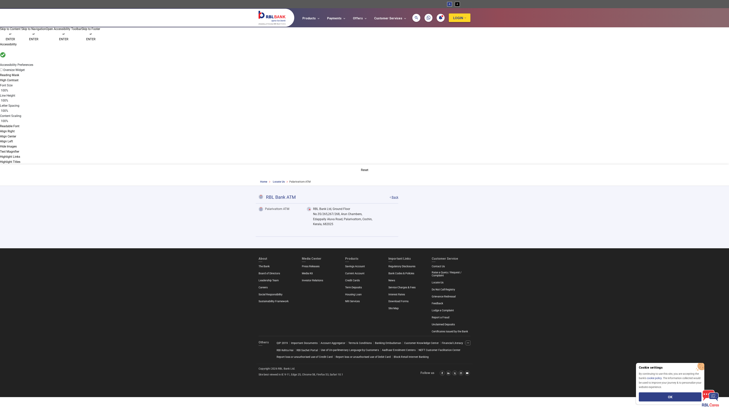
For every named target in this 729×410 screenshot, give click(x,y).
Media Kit (307, 273)
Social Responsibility (270, 294)
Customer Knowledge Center (421, 343)
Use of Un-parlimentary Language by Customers (350, 350)
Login (458, 18)
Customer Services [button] (388, 18)
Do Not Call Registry (443, 289)
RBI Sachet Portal (307, 350)
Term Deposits (353, 287)
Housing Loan (353, 294)
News (391, 280)
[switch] (364, 70)
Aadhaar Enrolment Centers (399, 350)
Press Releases (311, 266)
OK (670, 397)
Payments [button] (334, 18)
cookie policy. (655, 378)
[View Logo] (274, 17)
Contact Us (438, 266)
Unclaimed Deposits (443, 324)
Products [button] (309, 18)
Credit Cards (352, 280)
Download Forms (398, 301)
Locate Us (279, 181)
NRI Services (352, 301)
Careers (263, 287)
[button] (416, 18)
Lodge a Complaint (443, 310)
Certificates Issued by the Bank (450, 331)
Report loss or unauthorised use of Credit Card (305, 356)
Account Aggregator (333, 343)
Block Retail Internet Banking (411, 356)
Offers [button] (358, 18)
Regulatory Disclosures (401, 266)
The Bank (264, 266)
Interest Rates (396, 294)
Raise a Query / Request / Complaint (447, 274)
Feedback (437, 303)
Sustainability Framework (274, 301)
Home (263, 181)
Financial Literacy (452, 343)
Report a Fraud (440, 317)
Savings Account (355, 266)
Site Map (393, 308)
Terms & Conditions (360, 343)
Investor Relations (312, 280)
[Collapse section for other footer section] (468, 343)
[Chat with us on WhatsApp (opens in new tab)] (428, 18)
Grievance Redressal (444, 296)
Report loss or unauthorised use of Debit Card (363, 356)
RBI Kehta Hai (285, 350)
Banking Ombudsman (388, 343)
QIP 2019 (282, 343)
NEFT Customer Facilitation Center (440, 350)
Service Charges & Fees (402, 287)
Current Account (354, 273)
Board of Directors (269, 273)
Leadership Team (269, 280)
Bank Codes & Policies (401, 273)
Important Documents (304, 343)
